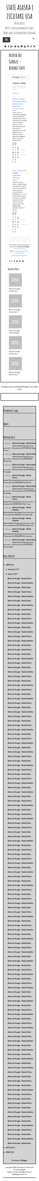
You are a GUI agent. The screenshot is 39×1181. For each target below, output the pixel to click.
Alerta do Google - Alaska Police (15, 290)
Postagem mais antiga (30, 387)
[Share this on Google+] (20, 261)
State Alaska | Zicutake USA (19, 12)
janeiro (11, 574)
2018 (8, 565)
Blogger (24, 1160)
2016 (8, 1152)
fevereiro (11, 569)
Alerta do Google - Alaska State (17, 61)
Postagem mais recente (9, 387)
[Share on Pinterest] (23, 261)
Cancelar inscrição (19, 248)
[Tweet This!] (17, 261)
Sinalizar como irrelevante (23, 152)
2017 (8, 1147)
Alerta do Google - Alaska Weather (15, 331)
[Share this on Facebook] (15, 261)
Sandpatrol (16, 1172)
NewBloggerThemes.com (19, 1174)
